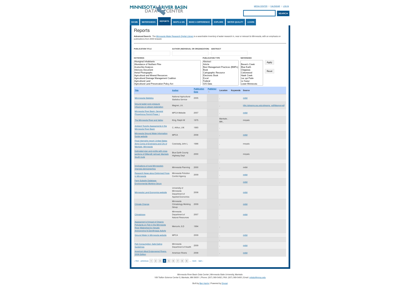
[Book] (220, 70)
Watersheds (149, 22)
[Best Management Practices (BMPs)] (220, 67)
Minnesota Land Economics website (151, 192)
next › (194, 260)
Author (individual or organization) (190, 49)
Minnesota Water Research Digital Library (174, 36)
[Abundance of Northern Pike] (167, 64)
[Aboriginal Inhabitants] (167, 61)
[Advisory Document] (167, 70)
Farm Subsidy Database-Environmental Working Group (148, 182)
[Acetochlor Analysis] (167, 67)
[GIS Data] (220, 84)
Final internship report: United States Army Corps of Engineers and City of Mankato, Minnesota (151, 143)
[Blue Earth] (252, 67)
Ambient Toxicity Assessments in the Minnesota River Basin (151, 127)
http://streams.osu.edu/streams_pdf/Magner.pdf (263, 105)
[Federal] (220, 81)
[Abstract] (220, 61)
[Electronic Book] (220, 75)
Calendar (275, 6)
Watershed (246, 58)
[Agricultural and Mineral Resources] (167, 75)
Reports (164, 21)
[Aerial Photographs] (167, 72)
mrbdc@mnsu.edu (257, 277)
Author (175, 90)
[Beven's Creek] (252, 64)
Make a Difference (199, 22)
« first (136, 260)
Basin (134, 22)
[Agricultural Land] (167, 81)
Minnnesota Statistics (144, 97)
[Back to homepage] (158, 14)
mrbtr (245, 97)
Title (137, 90)
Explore (218, 22)
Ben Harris (204, 283)
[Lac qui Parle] (252, 78)
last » (201, 260)
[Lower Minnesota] (252, 84)
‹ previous (144, 260)
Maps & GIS (179, 22)
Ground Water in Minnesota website (151, 235)
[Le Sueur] (252, 81)
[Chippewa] (252, 70)
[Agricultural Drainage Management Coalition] (167, 78)
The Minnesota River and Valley (149, 120)
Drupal (225, 283)
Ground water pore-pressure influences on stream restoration (149, 105)
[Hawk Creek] (252, 75)
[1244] (252, 61)
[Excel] (220, 78)
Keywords (139, 58)
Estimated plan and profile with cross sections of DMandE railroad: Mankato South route (152, 154)
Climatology (140, 214)
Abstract (216, 49)
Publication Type (211, 58)
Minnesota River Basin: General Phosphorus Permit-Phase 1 (149, 112)
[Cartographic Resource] (220, 72)
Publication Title (143, 49)
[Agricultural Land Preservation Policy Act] (167, 84)
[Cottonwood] (252, 72)
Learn (250, 22)
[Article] (220, 64)
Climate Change (142, 204)
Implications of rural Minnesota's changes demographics (149, 167)
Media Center (260, 6)
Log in (286, 6)
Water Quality (235, 22)
